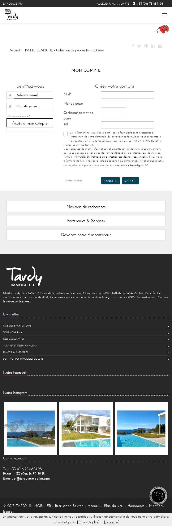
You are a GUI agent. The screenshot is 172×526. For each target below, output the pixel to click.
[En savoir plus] (88, 522)
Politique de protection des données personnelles (119, 156)
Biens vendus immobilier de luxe (23, 358)
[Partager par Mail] (160, 46)
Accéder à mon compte (113, 3)
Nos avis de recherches (86, 206)
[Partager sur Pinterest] (146, 46)
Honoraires (136, 505)
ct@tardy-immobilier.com (32, 478)
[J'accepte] (111, 522)
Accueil (94, 505)
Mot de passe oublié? (18, 116)
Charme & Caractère (15, 352)
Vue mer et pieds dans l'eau (20, 345)
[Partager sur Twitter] (139, 46)
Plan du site (113, 505)
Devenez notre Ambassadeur (86, 234)
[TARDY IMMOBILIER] (86, 276)
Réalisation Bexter (69, 505)
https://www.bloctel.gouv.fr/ (131, 165)
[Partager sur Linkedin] (153, 46)
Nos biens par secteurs (17, 325)
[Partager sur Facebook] (133, 46)
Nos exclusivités (14, 338)
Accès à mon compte (30, 123)
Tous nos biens (12, 332)
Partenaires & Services (86, 220)
